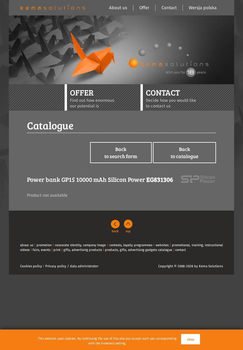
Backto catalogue (184, 153)
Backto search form (120, 153)
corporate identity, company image (80, 245)
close (190, 339)
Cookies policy (31, 266)
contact (180, 250)
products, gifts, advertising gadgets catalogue (138, 250)
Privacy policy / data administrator (71, 266)
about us (26, 245)
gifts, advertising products (82, 250)
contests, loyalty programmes (130, 245)
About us (118, 8)
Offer (144, 8)
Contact (169, 8)
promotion (44, 245)
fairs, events (41, 250)
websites (162, 245)
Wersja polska (203, 8)
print (56, 250)
